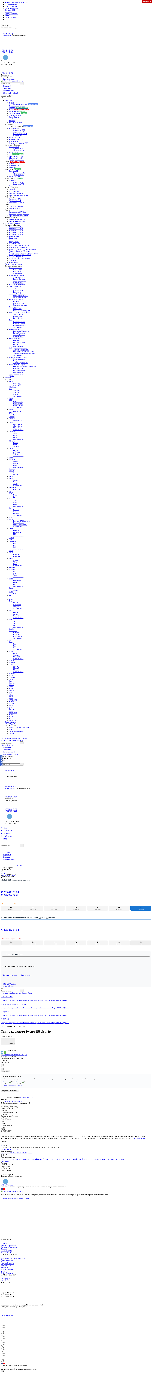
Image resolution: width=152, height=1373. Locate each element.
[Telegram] (2, 1052)
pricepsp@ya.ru (8, 986)
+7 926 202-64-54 (7, 73)
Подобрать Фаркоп (7, 1264)
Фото (3, 1271)
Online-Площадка (7, 1273)
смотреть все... (18, 136)
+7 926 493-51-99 (7, 33)
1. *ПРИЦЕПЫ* (7, 997)
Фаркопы (42, 1000)
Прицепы (4, 1000)
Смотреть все (5, 1161)
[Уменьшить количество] (2, 1065)
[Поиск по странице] (21, 83)
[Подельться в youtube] (4, 1189)
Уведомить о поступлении (10, 1090)
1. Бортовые (5, 1011)
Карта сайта (29, 1198)
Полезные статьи (7, 1260)
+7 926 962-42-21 (6, 35)
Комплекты (18, 1101)
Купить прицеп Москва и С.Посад (13, 1258)
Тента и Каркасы (7, 1101)
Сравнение (11, 1043)
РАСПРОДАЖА (63, 1000)
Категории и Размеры (15, 1000)
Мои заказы (5, 1280)
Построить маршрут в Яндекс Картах (17, 975)
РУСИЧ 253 (5, 1019)
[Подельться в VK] (2, 1189)
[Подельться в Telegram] (5, 57)
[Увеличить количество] (2, 1069)
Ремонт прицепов (7, 1262)
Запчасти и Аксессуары (31, 1000)
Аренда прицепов (7, 1269)
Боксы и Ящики (51, 1000)
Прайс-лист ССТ (1, 761)
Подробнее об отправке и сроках (12, 1085)
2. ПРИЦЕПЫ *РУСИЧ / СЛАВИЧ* (14, 1004)
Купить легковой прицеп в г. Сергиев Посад (16, 993)
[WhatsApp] (5, 1052)
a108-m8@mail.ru (9, 984)
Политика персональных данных (12, 1198)
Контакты (4, 1267)
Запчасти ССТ (6, 1265)
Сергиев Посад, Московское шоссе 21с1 (9, 28)
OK (3, 1371)
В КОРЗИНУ (5, 1071)
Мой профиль (6, 1279)
